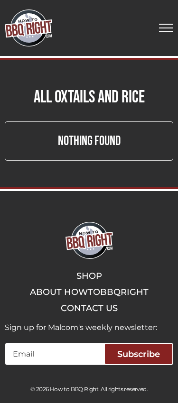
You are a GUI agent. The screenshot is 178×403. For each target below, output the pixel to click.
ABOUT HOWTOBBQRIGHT (89, 292)
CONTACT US (89, 308)
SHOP (89, 276)
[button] (166, 28)
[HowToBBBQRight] (28, 27)
